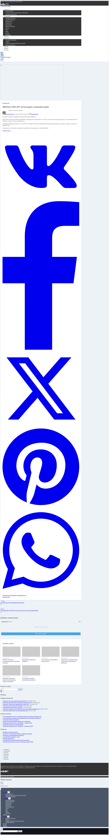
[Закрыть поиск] (2, 829)
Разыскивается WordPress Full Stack (12, 707)
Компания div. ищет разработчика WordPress (15, 701)
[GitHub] (8, 4)
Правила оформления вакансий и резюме (15, 43)
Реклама (6, 46)
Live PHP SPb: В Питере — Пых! (11, 737)
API (4, 595)
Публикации (7, 751)
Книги (7, 31)
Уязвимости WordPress (11, 14)
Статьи (7, 28)
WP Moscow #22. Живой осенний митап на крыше (16, 740)
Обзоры (7, 33)
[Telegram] (6, 4)
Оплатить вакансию (10, 45)
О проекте (6, 749)
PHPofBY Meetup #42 (8, 738)
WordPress (23, 595)
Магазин (6, 48)
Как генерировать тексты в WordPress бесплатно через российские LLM (22, 716)
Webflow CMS (16, 595)
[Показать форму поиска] (2, 53)
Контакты (6, 49)
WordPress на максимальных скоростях (13, 735)
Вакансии (6, 754)
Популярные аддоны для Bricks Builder (13, 724)
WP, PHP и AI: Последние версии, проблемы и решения (17, 733)
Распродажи (9, 24)
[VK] (1, 4)
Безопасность (9, 21)
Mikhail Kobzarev (10, 114)
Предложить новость (11, 18)
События (6, 36)
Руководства (9, 23)
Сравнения (8, 34)
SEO (6, 29)
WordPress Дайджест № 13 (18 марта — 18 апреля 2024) (18, 726)
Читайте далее (6, 130)
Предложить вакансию (11, 39)
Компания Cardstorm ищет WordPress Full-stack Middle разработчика (21, 709)
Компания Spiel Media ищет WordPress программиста (17, 702)
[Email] (4, 4)
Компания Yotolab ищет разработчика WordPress (16, 704)
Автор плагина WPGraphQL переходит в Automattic (16, 721)
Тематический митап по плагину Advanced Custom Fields (18, 741)
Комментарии (34, 114)
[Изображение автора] (4, 114)
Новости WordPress (10, 26)
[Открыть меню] (2, 59)
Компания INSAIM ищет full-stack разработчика (15, 710)
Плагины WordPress (10, 19)
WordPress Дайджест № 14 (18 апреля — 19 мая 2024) (17, 723)
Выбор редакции (9, 11)
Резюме (7, 41)
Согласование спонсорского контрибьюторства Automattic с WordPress (22, 718)
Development (8, 595)
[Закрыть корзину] (2, 783)
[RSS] (3, 4)
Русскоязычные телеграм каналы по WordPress (17, 12)
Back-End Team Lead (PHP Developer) (13, 705)
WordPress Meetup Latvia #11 (10, 732)
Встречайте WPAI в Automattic (11, 719)
